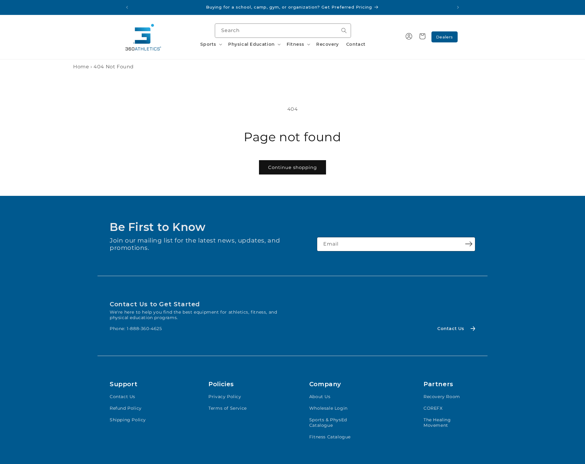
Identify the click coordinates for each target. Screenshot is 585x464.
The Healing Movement (437, 422)
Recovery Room (442, 396)
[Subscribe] (468, 243)
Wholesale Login (328, 408)
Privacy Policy (224, 396)
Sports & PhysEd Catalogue (328, 422)
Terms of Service (227, 408)
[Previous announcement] (127, 7)
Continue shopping (292, 167)
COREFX (433, 408)
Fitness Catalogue (330, 437)
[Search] (344, 30)
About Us (320, 396)
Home (81, 67)
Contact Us (122, 396)
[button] (211, 44)
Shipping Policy (128, 420)
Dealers (444, 36)
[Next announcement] (458, 7)
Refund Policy (126, 408)
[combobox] (283, 31)
